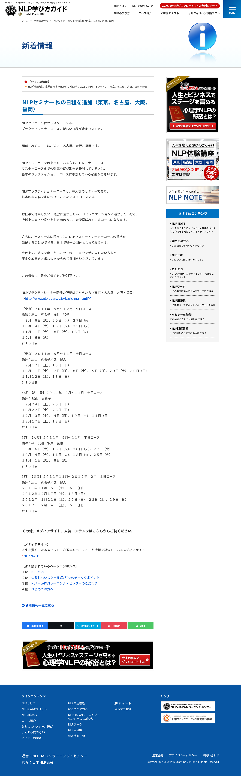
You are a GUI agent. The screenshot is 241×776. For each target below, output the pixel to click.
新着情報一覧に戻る (39, 605)
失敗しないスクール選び (37, 726)
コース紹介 (145, 13)
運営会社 (158, 755)
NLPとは (37, 571)
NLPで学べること (142, 6)
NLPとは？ (120, 6)
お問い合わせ (210, 755)
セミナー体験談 (31, 738)
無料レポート (122, 703)
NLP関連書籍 (76, 703)
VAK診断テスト (170, 13)
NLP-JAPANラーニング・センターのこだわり (84, 717)
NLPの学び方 (122, 13)
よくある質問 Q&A (33, 732)
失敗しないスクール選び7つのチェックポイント (65, 577)
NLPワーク (75, 724)
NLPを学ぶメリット (34, 709)
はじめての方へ (42, 589)
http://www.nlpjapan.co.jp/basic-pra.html (58, 298)
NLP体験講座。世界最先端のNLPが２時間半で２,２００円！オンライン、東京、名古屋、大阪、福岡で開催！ (88, 86)
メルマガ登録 (122, 709)
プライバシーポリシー (183, 755)
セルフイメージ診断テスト (204, 13)
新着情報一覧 (76, 736)
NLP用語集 (75, 730)
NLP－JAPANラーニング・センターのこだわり (64, 583)
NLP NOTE (31, 555)
